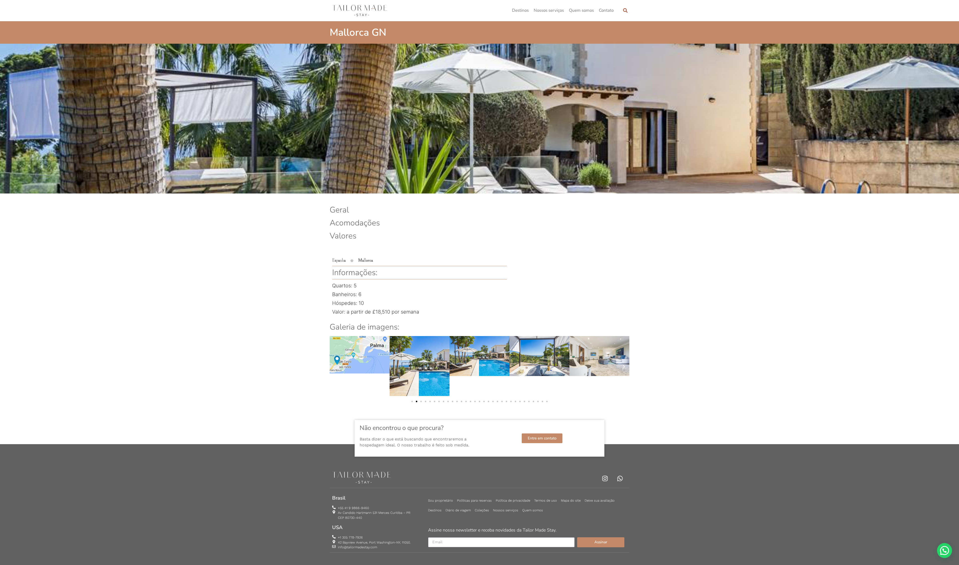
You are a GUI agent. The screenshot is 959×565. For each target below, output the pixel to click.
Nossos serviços (549, 10)
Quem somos (581, 10)
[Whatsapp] (620, 478)
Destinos (520, 10)
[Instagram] (605, 478)
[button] (625, 10)
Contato (606, 10)
